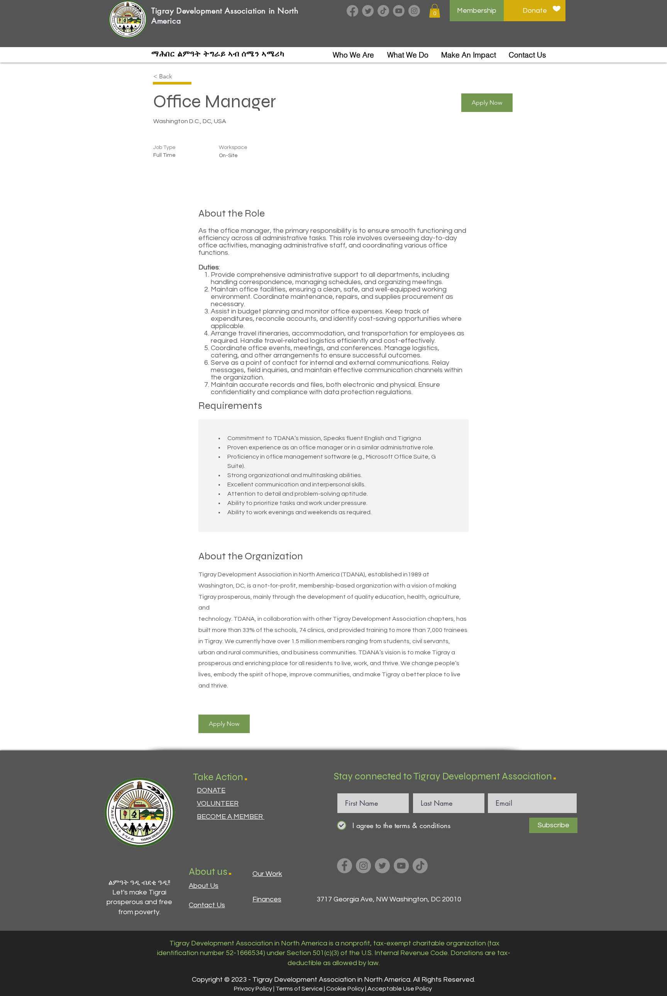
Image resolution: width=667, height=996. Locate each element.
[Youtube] (399, 11)
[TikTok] (383, 11)
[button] (434, 11)
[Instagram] (414, 11)
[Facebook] (352, 11)
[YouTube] (401, 865)
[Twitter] (368, 11)
